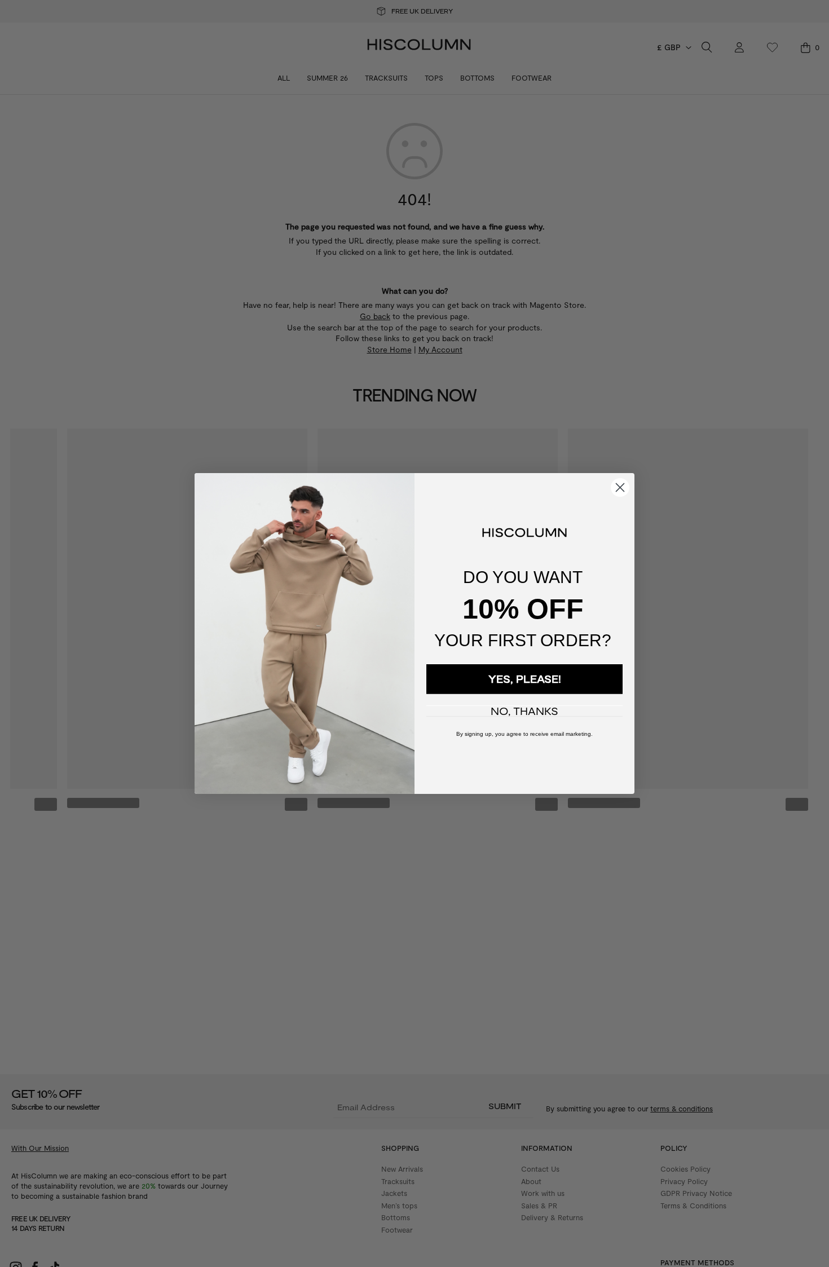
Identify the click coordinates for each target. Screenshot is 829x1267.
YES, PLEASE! (524, 679)
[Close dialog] (620, 487)
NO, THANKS (524, 711)
